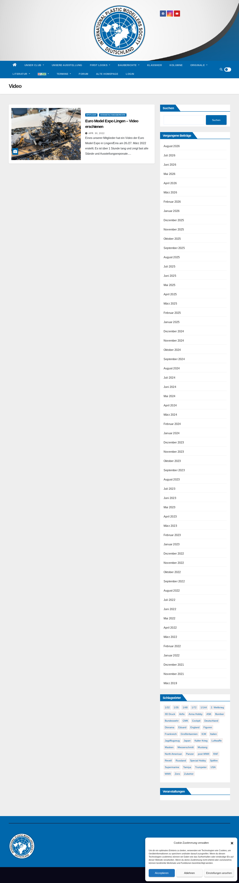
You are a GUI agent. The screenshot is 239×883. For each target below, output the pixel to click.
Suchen (168, 108)
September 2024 (174, 359)
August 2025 (172, 257)
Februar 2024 (172, 423)
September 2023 (174, 470)
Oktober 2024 (172, 349)
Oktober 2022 (172, 572)
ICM (204, 734)
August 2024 (172, 368)
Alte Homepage (107, 74)
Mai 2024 (169, 396)
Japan (187, 740)
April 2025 (170, 294)
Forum (83, 74)
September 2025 (174, 248)
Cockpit (196, 720)
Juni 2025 (170, 275)
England (194, 727)
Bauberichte (127, 65)
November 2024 (174, 340)
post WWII (203, 753)
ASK (208, 714)
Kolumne (176, 65)
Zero (177, 773)
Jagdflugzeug (172, 740)
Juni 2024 (170, 386)
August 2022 (172, 590)
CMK (185, 720)
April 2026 (170, 183)
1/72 (194, 707)
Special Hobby (198, 760)
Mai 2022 (169, 618)
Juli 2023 (169, 488)
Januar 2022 (172, 655)
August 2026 (172, 146)
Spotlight (91, 115)
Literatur (20, 74)
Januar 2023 (172, 544)
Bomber (219, 714)
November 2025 (174, 229)
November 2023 (174, 451)
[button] (232, 843)
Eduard (182, 727)
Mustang (202, 747)
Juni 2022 (170, 609)
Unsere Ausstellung (67, 65)
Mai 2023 (169, 507)
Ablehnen (189, 872)
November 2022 (174, 562)
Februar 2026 (172, 201)
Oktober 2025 (172, 238)
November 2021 (174, 673)
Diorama (169, 727)
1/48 (185, 707)
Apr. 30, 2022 (97, 133)
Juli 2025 (169, 266)
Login (130, 74)
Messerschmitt (186, 747)
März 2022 (170, 636)
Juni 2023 (170, 498)
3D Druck (170, 714)
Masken (169, 747)
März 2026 (170, 192)
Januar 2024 (172, 433)
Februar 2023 (172, 535)
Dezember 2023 (174, 442)
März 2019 (170, 683)
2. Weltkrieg (217, 707)
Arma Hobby (195, 714)
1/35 (176, 707)
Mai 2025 (169, 285)
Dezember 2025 (174, 220)
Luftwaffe (217, 740)
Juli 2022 (169, 599)
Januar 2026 (172, 210)
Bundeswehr (172, 720)
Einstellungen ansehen (219, 872)
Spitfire (214, 760)
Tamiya (187, 767)
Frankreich (171, 734)
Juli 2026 (169, 155)
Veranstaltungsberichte (112, 115)
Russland (181, 760)
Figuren (207, 727)
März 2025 (170, 303)
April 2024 (170, 405)
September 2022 (174, 581)
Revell (168, 760)
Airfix (182, 714)
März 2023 (170, 525)
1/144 (204, 707)
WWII (168, 773)
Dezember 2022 (174, 553)
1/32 (167, 707)
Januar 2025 (172, 322)
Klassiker (154, 65)
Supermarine (172, 767)
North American (173, 753)
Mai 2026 (169, 173)
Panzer (190, 753)
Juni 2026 (170, 164)
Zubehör (189, 773)
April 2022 (170, 627)
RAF (215, 753)
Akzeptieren (161, 872)
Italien (213, 734)
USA (213, 767)
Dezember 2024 (174, 331)
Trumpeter (201, 767)
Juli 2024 (169, 377)
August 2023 (172, 479)
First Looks (99, 65)
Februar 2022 (172, 646)
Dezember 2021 (174, 664)
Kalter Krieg (201, 740)
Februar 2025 (172, 312)
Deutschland (211, 720)
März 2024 (170, 414)
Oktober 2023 (172, 460)
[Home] (15, 65)
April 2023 (170, 516)
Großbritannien (189, 734)
